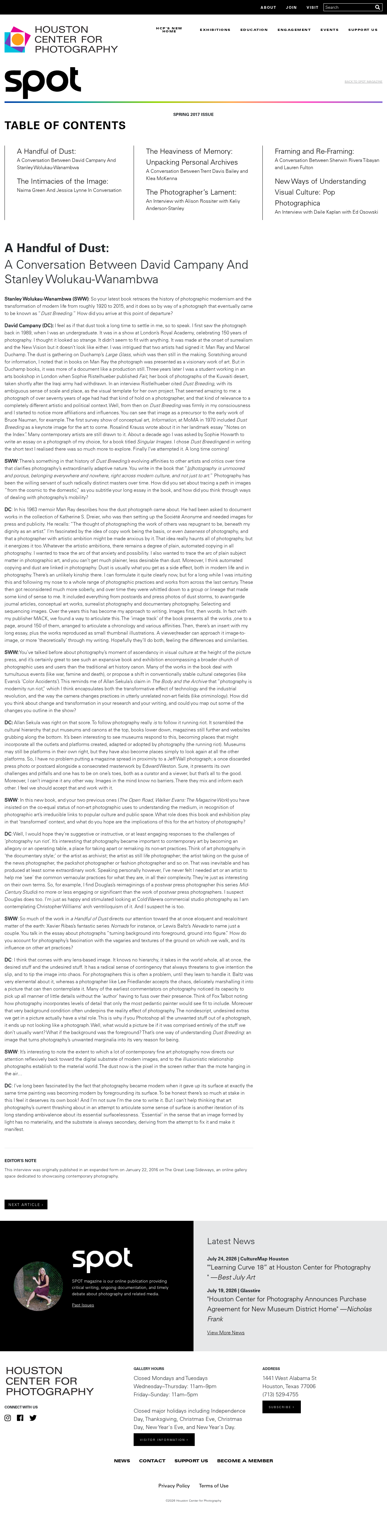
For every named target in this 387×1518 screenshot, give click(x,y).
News (122, 1460)
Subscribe (280, 1407)
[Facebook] (20, 1417)
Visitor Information (162, 1440)
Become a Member (245, 1460)
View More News (226, 1332)
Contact (152, 1460)
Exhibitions (215, 30)
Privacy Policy (174, 1485)
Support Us (363, 30)
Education (254, 30)
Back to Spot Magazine (363, 82)
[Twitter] (33, 1417)
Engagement (294, 30)
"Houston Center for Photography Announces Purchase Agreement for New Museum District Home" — (289, 1309)
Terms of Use (214, 1485)
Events (329, 30)
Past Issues (83, 1305)
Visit (313, 7)
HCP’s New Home (169, 29)
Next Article (24, 1204)
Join (291, 7)
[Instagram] (8, 1417)
